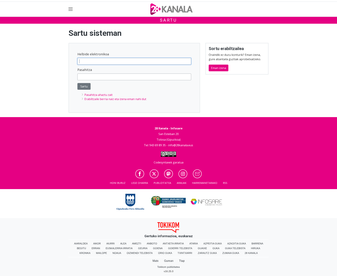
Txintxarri (185, 253)
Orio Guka (165, 253)
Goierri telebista (180, 248)
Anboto (152, 243)
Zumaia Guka (230, 253)
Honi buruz (117, 183)
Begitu (81, 248)
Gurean (168, 260)
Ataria (193, 243)
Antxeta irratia (173, 243)
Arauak (181, 183)
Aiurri (110, 243)
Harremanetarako (204, 183)
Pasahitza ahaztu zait (98, 95)
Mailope (101, 253)
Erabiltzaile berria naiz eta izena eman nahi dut (115, 99)
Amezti (136, 243)
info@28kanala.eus (180, 145)
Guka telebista (235, 248)
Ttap (182, 260)
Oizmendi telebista (140, 253)
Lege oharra (139, 183)
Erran (96, 248)
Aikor (97, 243)
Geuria (142, 248)
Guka (216, 248)
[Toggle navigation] (70, 9)
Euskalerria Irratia (119, 248)
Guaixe (202, 248)
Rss (225, 183)
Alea (123, 243)
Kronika (85, 253)
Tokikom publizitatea (168, 266)
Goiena (158, 248)
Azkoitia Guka (236, 243)
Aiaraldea (81, 243)
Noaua (117, 253)
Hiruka (255, 248)
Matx (155, 260)
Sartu (168, 20)
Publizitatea (162, 183)
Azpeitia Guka (212, 243)
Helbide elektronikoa (93, 54)
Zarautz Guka (207, 253)
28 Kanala (251, 253)
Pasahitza (84, 70)
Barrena (257, 243)
